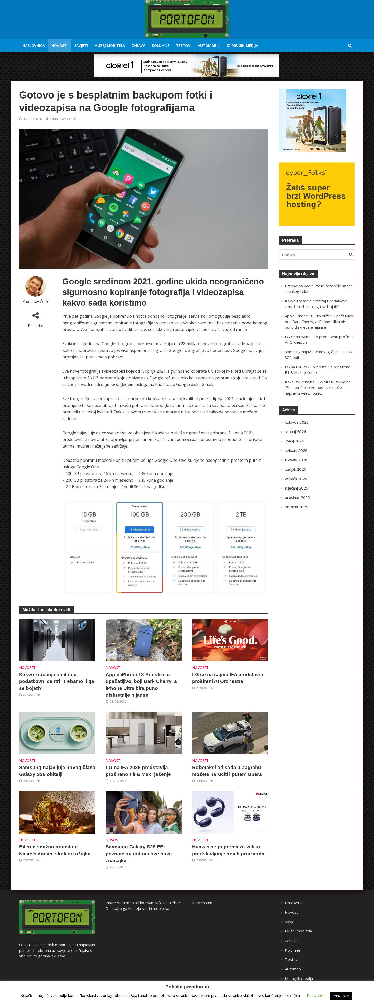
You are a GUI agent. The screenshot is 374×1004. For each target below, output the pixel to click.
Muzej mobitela (109, 45)
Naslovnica (33, 45)
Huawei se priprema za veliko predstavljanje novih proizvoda (228, 850)
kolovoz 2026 (297, 422)
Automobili (209, 45)
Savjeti (81, 45)
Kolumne (160, 45)
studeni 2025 (296, 506)
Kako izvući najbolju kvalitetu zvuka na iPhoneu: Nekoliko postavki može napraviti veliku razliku (317, 387)
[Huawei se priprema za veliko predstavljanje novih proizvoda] (230, 812)
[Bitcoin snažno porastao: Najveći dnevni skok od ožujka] (57, 812)
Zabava (138, 45)
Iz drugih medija (242, 45)
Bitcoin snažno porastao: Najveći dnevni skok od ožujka (55, 850)
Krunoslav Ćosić (63, 118)
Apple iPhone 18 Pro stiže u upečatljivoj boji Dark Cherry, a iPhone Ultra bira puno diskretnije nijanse (141, 685)
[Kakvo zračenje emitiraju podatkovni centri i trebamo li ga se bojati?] (57, 639)
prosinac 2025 (297, 497)
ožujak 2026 (295, 469)
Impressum (202, 902)
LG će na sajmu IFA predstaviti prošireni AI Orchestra (227, 678)
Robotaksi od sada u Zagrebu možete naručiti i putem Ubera (227, 771)
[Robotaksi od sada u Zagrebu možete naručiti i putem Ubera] (230, 732)
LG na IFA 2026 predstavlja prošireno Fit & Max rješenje (138, 771)
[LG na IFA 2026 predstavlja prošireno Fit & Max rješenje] (144, 732)
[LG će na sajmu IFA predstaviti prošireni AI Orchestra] (230, 639)
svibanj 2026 (296, 450)
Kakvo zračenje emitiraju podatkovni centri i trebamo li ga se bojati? (56, 681)
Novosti (59, 45)
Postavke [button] (315, 995)
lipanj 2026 (294, 440)
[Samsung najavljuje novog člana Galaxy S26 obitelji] (57, 732)
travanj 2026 (296, 459)
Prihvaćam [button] (341, 995)
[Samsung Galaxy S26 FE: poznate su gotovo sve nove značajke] (144, 812)
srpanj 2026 (295, 431)
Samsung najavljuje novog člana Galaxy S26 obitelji (57, 771)
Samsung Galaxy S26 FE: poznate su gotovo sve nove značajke (139, 853)
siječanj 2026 (296, 488)
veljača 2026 (296, 478)
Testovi (183, 45)
